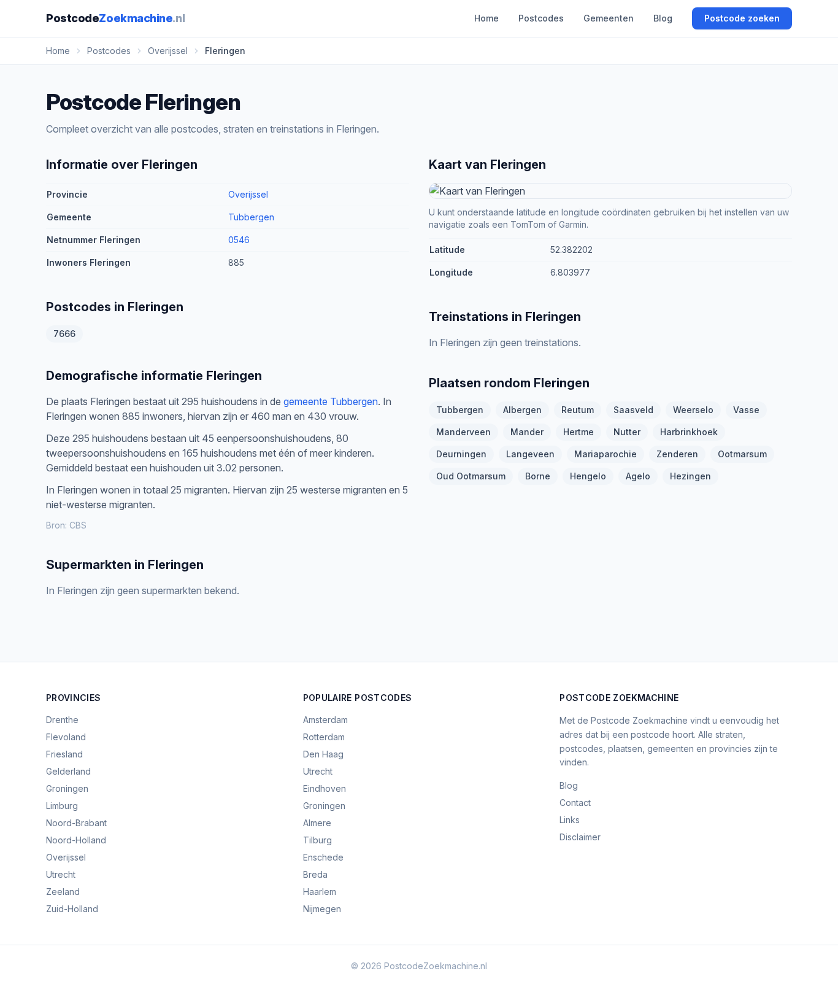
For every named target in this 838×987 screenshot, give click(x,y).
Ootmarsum (742, 454)
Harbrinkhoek (689, 432)
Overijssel (248, 194)
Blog (662, 18)
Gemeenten (608, 18)
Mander (527, 432)
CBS (77, 525)
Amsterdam (325, 719)
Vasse (746, 409)
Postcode (115, 18)
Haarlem (319, 891)
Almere (317, 823)
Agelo (638, 476)
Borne (537, 476)
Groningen (67, 788)
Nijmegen (322, 909)
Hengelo (588, 476)
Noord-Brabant (76, 823)
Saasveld (633, 409)
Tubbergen (251, 217)
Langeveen (530, 454)
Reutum (577, 409)
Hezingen (690, 476)
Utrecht (60, 874)
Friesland (64, 754)
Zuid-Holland (72, 909)
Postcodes (541, 18)
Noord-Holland (76, 840)
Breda (315, 874)
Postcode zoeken (742, 18)
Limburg (62, 805)
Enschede (323, 857)
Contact (575, 802)
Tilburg (317, 840)
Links (569, 820)
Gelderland (68, 771)
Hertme (578, 432)
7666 (64, 333)
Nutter (626, 432)
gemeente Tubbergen (330, 401)
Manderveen (463, 432)
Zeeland (63, 891)
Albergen (522, 409)
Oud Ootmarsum (470, 476)
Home (486, 18)
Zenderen (677, 454)
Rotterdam (324, 737)
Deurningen (461, 454)
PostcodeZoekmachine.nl (435, 966)
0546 (239, 239)
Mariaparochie (605, 454)
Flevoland (66, 737)
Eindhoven (324, 788)
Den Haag (323, 754)
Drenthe (62, 719)
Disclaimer (580, 837)
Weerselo (693, 409)
